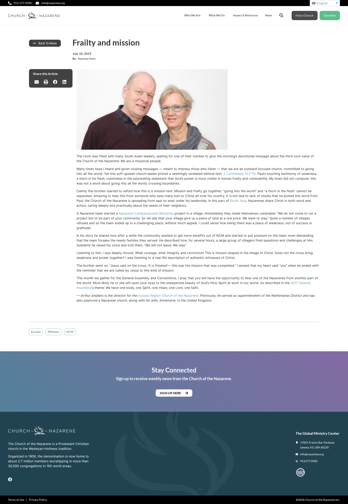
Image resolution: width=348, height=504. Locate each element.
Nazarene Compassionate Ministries (146, 213)
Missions (53, 331)
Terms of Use (16, 499)
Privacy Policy (38, 499)
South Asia (238, 201)
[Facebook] (10, 479)
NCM (69, 331)
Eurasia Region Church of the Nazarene (168, 295)
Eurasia (35, 331)
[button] (36, 82)
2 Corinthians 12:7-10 (239, 174)
